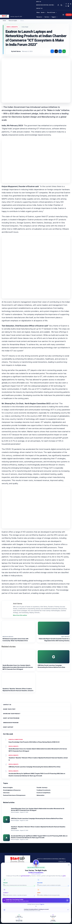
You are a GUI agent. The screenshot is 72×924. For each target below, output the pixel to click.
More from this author (20, 615)
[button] (61, 5)
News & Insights (13, 20)
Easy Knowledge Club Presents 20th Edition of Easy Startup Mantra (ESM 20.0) (34, 742)
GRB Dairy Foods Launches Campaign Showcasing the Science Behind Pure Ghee (34, 767)
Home (4, 20)
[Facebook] (66, 4)
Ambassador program (10, 722)
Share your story (9, 709)
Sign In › (42, 904)
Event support (8, 727)
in (60, 51)
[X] (66, 6)
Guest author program (11, 718)
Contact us (7, 704)
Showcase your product (11, 713)
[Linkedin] (70, 4)
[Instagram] (68, 4)
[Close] (69, 865)
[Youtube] (68, 6)
